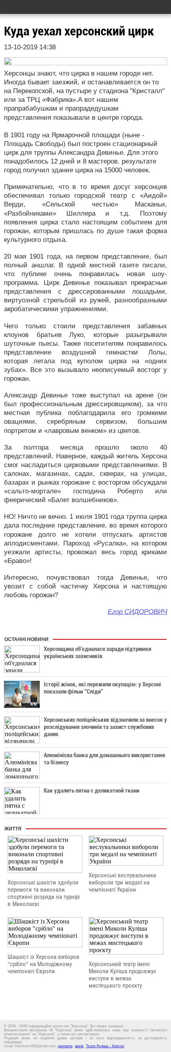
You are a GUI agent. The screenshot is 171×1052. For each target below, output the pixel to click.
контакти (65, 1046)
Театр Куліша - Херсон (105, 1046)
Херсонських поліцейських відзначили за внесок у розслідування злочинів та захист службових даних (105, 727)
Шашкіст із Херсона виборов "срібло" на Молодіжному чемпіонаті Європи (44, 964)
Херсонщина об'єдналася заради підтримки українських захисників (97, 652)
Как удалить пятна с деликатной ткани (91, 790)
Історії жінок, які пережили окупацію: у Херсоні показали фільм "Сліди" (102, 688)
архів (79, 1046)
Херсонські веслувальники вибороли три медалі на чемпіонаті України (122, 882)
